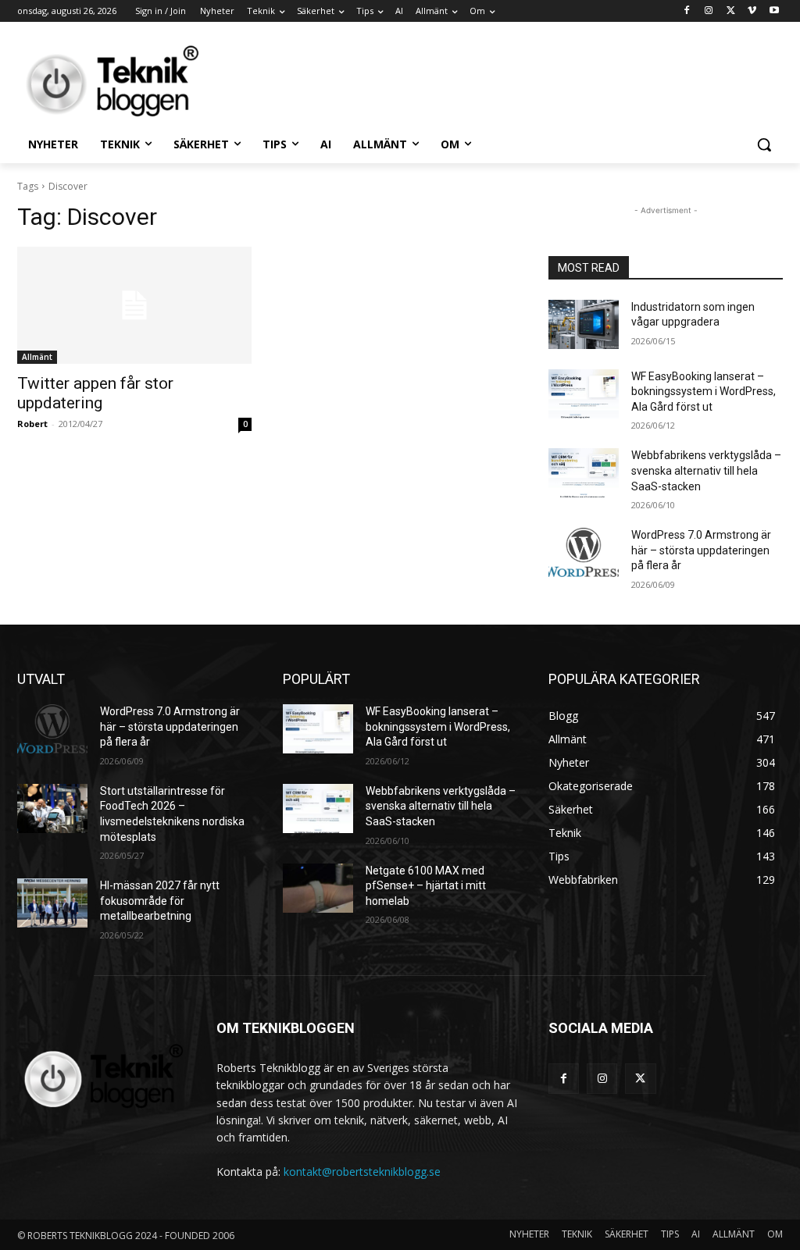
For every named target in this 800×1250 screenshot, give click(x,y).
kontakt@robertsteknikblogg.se (362, 1171)
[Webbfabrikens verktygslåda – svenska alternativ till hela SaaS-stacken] (583, 472)
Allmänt (37, 356)
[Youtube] (774, 11)
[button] (764, 144)
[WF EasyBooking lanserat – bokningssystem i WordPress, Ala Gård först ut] (583, 393)
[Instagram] (709, 11)
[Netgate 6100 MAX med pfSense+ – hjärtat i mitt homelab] (318, 888)
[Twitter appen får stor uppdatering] (134, 305)
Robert (32, 423)
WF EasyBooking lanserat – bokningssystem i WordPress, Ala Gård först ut (703, 391)
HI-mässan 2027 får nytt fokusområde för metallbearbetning (160, 900)
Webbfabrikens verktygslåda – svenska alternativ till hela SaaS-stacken (706, 470)
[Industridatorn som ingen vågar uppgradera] (583, 324)
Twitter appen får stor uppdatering (95, 393)
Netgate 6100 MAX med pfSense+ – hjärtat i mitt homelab (426, 885)
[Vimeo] (752, 11)
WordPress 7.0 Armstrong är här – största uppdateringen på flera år (701, 550)
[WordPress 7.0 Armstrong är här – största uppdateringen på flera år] (583, 552)
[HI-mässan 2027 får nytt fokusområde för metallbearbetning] (52, 903)
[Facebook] (687, 11)
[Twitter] (731, 11)
